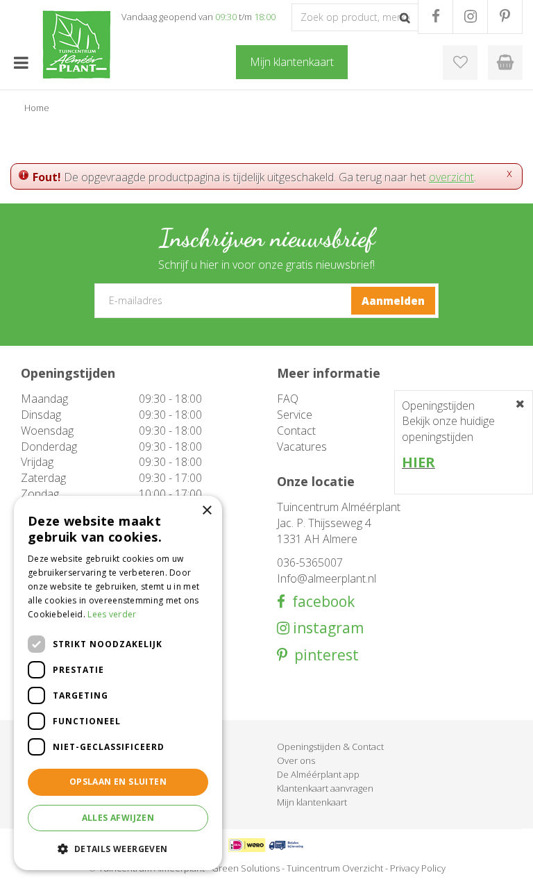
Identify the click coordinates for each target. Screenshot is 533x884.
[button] (118, 848)
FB (435, 16)
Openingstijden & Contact (330, 746)
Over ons (296, 760)
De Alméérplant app (318, 774)
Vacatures (302, 446)
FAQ (287, 398)
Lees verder (111, 614)
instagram (326, 628)
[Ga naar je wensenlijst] (460, 62)
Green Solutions (246, 868)
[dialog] (118, 683)
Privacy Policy (418, 868)
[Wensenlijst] (460, 62)
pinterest (323, 655)
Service (294, 414)
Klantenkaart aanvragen (325, 788)
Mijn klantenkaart (312, 802)
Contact (296, 430)
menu (20, 62)
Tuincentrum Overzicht (335, 868)
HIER (418, 462)
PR (505, 16)
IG (470, 16)
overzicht (451, 177)
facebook (320, 601)
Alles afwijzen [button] (118, 818)
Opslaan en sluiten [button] (118, 781)
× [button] (206, 511)
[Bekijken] (505, 62)
